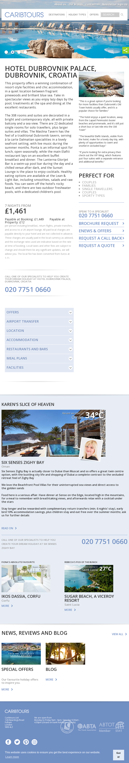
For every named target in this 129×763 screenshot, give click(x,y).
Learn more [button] (12, 756)
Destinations (57, 14)
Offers (94, 14)
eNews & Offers (95, 230)
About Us (60, 4)
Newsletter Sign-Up (114, 4)
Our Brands (76, 4)
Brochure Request (99, 223)
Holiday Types (77, 14)
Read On (7, 528)
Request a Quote (97, 245)
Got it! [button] (118, 755)
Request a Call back (100, 238)
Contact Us (92, 4)
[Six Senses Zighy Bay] (53, 455)
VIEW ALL (117, 634)
